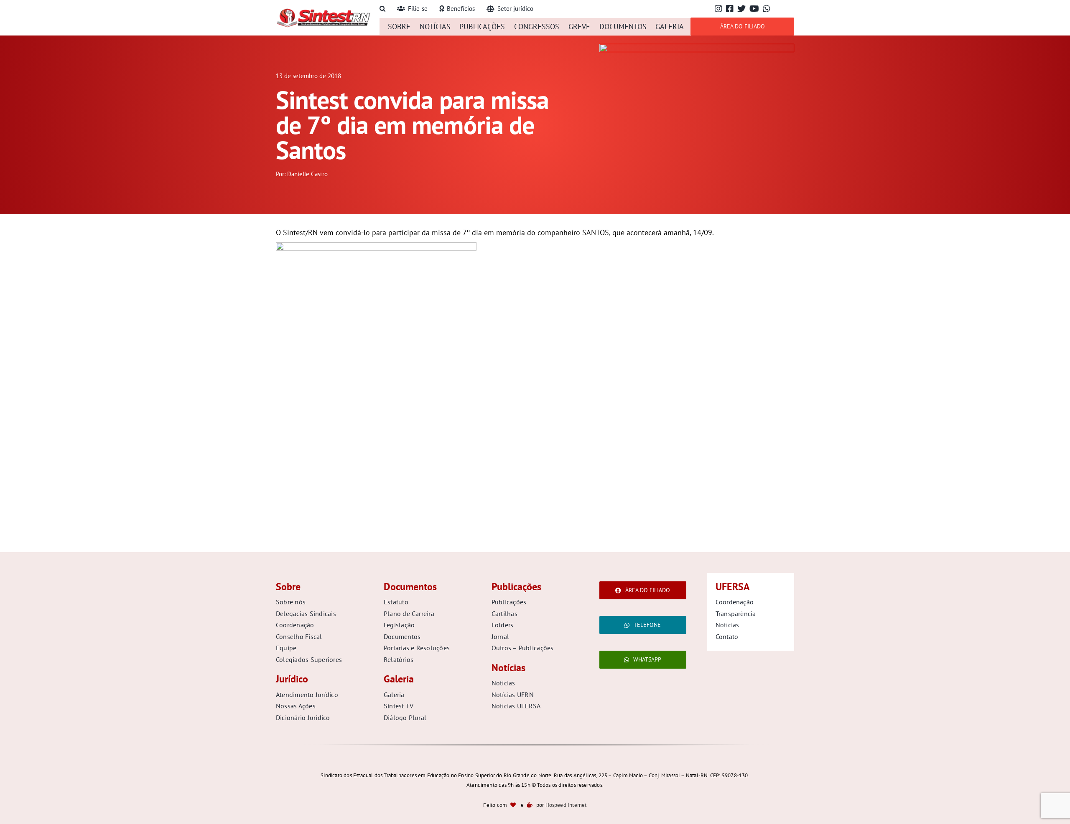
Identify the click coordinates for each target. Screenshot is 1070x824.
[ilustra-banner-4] (696, 47)
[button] (382, 9)
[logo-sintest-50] (323, 11)
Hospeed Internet (566, 805)
